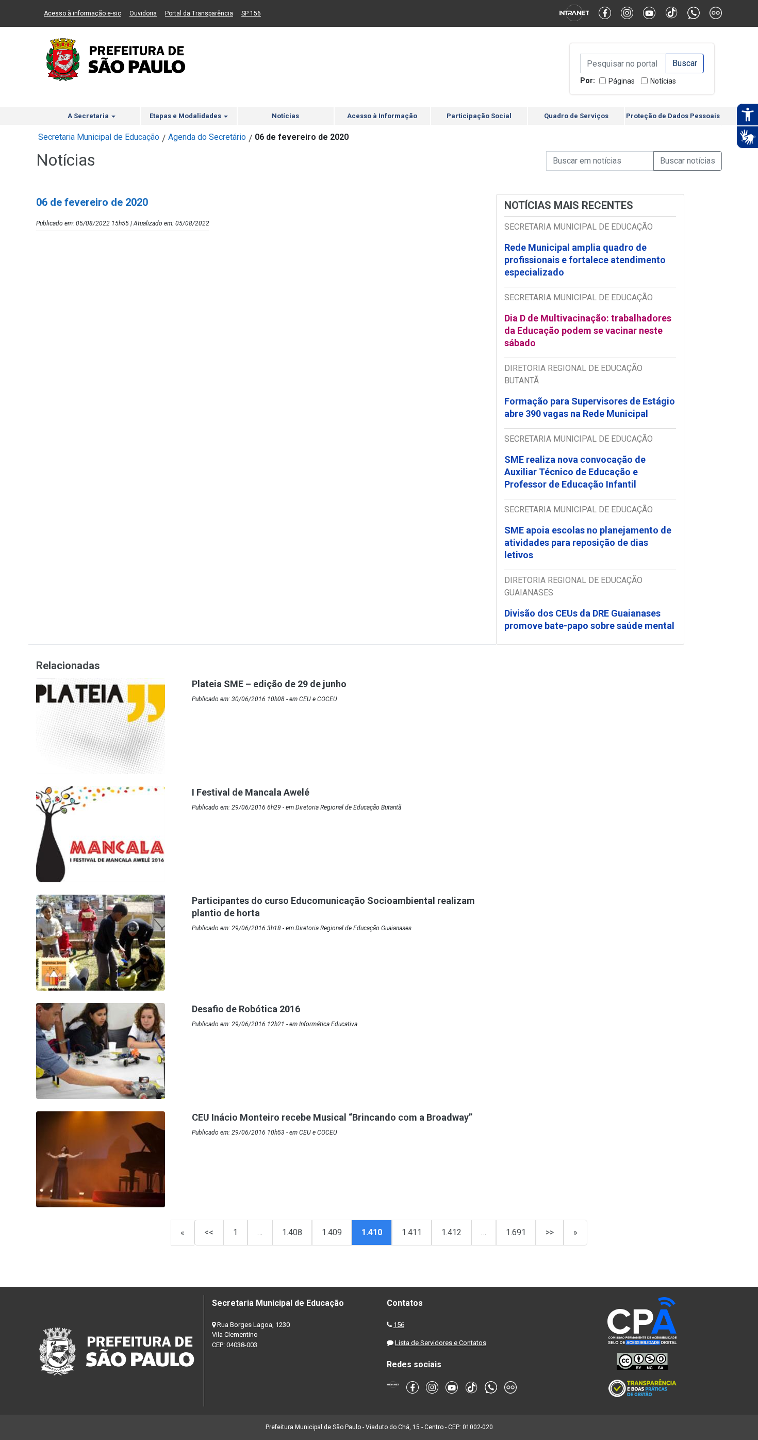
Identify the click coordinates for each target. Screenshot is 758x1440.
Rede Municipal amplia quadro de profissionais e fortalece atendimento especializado (585, 260)
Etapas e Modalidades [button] (186, 116)
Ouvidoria (143, 13)
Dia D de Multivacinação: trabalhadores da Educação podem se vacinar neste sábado (587, 330)
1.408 (292, 1232)
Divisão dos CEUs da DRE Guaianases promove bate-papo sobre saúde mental (589, 619)
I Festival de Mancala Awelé (250, 792)
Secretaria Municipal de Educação (98, 137)
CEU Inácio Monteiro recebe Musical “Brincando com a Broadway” (332, 1117)
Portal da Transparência (199, 13)
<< (208, 1232)
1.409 (332, 1232)
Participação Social (479, 116)
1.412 (451, 1232)
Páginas (621, 81)
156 (398, 1325)
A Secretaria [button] (89, 116)
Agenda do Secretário (207, 137)
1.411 (412, 1232)
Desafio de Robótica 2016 (246, 1009)
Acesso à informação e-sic (82, 13)
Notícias (663, 81)
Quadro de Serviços (576, 116)
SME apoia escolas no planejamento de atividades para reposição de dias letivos (587, 542)
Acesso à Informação (382, 116)
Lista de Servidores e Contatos (440, 1343)
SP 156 (251, 13)
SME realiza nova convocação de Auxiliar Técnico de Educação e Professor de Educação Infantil (575, 472)
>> (550, 1232)
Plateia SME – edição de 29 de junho (269, 683)
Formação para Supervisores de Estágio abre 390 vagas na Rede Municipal (589, 407)
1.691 (516, 1232)
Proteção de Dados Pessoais (673, 116)
